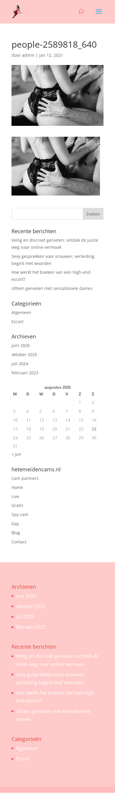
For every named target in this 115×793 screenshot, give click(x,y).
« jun (16, 454)
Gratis (17, 505)
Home (17, 487)
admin (28, 55)
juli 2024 (20, 363)
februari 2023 (25, 372)
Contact (19, 542)
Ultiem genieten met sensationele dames (52, 288)
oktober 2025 (24, 354)
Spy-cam (20, 514)
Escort (18, 321)
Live (15, 496)
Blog (16, 532)
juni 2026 (21, 345)
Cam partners (25, 478)
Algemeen (21, 312)
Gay (15, 523)
